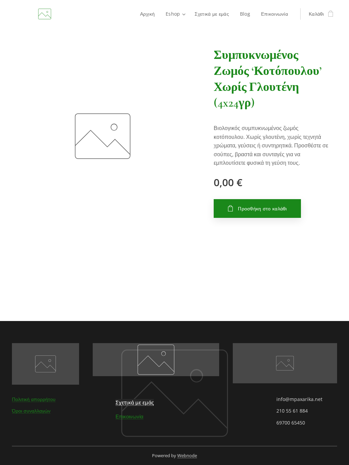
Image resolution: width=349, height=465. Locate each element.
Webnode (187, 455)
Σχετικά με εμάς (135, 402)
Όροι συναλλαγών (31, 410)
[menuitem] (149, 13)
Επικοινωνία (129, 416)
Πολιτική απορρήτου (34, 399)
